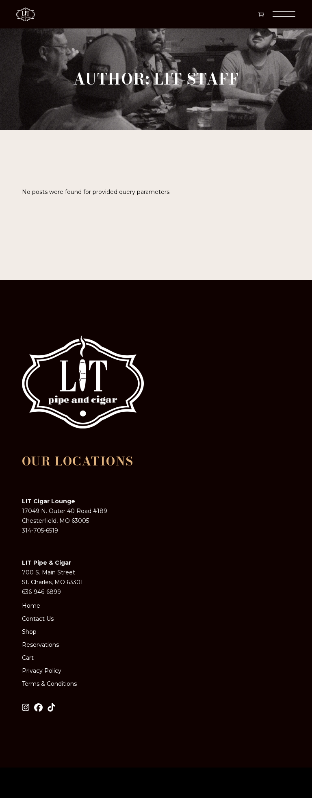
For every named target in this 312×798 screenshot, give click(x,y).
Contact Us (38, 618)
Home (31, 605)
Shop (29, 631)
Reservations (40, 644)
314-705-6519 (40, 530)
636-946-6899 (41, 592)
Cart (28, 657)
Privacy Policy (41, 670)
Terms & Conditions (49, 683)
